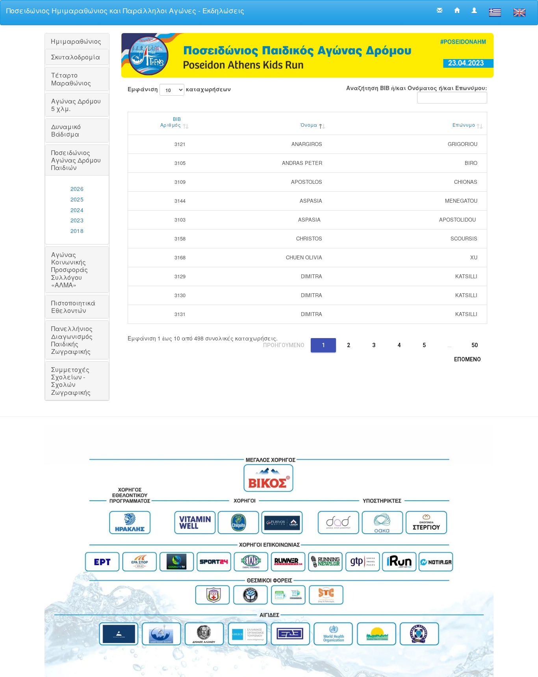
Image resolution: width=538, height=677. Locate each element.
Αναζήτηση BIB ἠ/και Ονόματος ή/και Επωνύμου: (416, 88)
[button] (77, 41)
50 (474, 345)
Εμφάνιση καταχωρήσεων (179, 89)
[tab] (77, 41)
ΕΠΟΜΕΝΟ (467, 359)
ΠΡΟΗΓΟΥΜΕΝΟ (283, 345)
